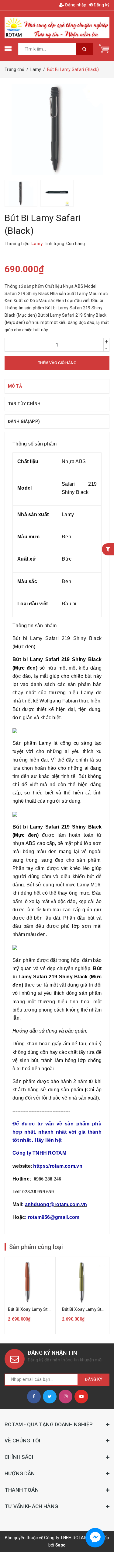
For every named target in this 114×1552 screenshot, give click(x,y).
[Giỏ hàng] (104, 48)
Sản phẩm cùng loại (36, 1247)
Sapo (60, 1545)
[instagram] (65, 1396)
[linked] (81, 1396)
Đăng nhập (75, 4)
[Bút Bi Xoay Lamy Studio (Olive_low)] (84, 1295)
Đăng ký (101, 4)
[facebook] (34, 1396)
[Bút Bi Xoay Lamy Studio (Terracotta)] (30, 1295)
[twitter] (50, 1396)
